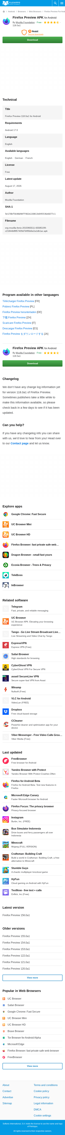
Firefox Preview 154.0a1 (16, 942)
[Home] (4, 11)
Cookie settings (42, 1115)
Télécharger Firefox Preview (18, 301)
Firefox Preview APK (34, 17)
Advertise (8, 1097)
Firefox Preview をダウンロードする (23, 333)
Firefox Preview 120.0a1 (16, 968)
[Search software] (55, 3)
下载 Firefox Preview (14, 317)
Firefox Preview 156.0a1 (16, 915)
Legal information (43, 1103)
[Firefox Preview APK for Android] (6, 21)
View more (32, 978)
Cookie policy (41, 1091)
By (24, 22)
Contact (7, 1091)
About (6, 1085)
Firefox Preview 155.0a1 (16, 936)
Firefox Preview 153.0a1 (16, 949)
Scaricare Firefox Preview (17, 323)
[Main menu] (62, 3)
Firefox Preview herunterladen (19, 312)
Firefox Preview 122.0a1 (16, 955)
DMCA (37, 1109)
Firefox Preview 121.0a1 (16, 962)
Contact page (20, 443)
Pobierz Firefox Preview (16, 306)
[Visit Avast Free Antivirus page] (32, 32)
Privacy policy (41, 1097)
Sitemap (7, 1103)
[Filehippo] (11, 3)
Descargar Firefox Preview (17, 328)
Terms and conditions (46, 1085)
